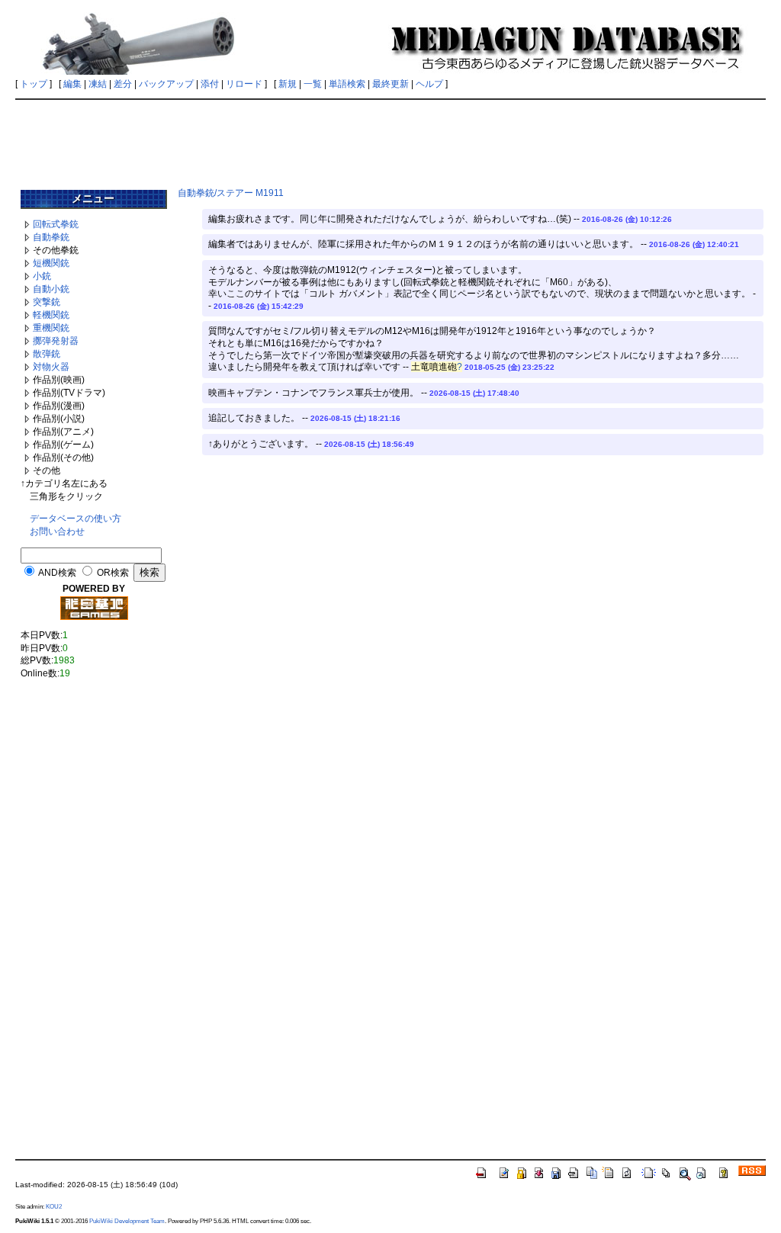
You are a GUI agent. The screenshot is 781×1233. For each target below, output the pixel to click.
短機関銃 (51, 263)
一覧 (313, 84)
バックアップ (166, 84)
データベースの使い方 (75, 518)
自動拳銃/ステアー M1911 (231, 193)
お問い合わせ (57, 531)
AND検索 (57, 572)
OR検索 (113, 572)
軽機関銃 (51, 315)
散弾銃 (46, 353)
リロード (244, 84)
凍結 (97, 84)
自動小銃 (51, 289)
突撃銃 (46, 302)
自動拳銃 (51, 237)
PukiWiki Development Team (127, 1221)
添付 (210, 84)
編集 (72, 84)
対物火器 (51, 366)
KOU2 (54, 1206)
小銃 (42, 276)
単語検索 (347, 84)
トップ (33, 84)
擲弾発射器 (56, 341)
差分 (123, 84)
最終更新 (390, 84)
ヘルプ (429, 84)
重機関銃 (51, 328)
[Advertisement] (390, 138)
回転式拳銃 (56, 224)
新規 (287, 84)
